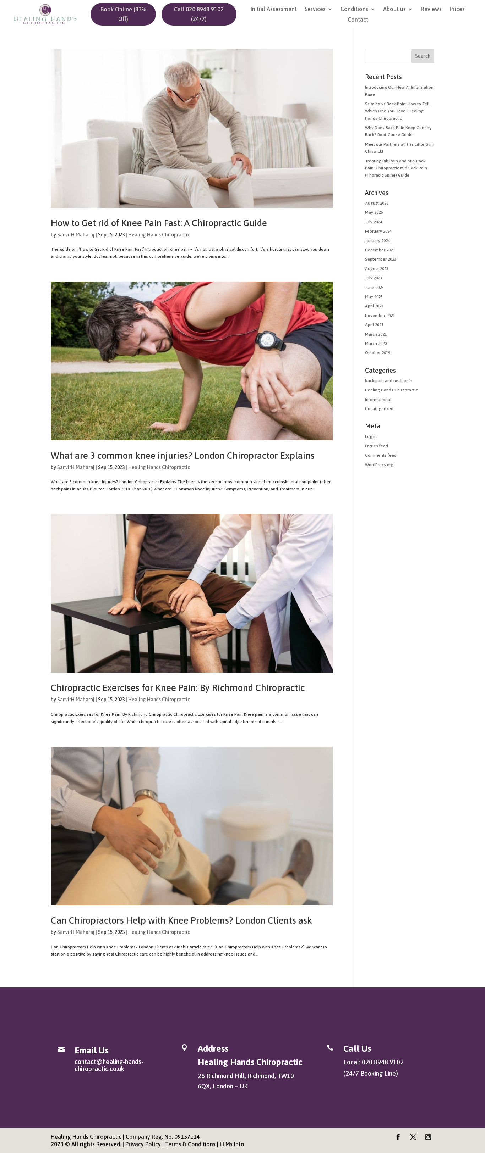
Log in (371, 436)
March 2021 (376, 334)
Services (315, 9)
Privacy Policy (143, 1144)
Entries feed (376, 446)
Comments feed (381, 455)
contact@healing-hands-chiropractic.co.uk (109, 1065)
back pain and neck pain (388, 380)
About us (394, 9)
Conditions (354, 9)
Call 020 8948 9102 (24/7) (199, 14)
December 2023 (380, 249)
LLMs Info (232, 1144)
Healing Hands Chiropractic (159, 235)
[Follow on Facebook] (398, 1137)
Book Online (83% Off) (123, 14)
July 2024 (373, 221)
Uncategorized (379, 408)
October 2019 (377, 352)
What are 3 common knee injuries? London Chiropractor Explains (183, 455)
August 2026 (376, 203)
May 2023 (374, 296)
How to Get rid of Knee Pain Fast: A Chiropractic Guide (159, 223)
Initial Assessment (274, 9)
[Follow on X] (413, 1137)
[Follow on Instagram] (428, 1137)
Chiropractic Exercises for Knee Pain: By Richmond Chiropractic (178, 688)
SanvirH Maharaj (75, 235)
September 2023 (380, 259)
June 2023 (374, 287)
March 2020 (376, 343)
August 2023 (376, 268)
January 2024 (377, 240)
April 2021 (374, 324)
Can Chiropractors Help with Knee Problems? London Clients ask (181, 920)
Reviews (431, 9)
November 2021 (380, 315)
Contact (358, 20)
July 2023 (373, 277)
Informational (378, 399)
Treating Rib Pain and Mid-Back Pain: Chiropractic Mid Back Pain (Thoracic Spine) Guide (396, 168)
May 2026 (374, 212)
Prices (457, 9)
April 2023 (374, 305)
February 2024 (378, 231)
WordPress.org (379, 464)
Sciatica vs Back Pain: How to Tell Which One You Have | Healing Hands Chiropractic (397, 111)
